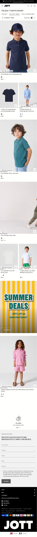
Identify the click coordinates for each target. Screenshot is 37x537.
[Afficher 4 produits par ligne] (34, 18)
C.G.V (3, 510)
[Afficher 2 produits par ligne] (32, 18)
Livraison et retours (10, 510)
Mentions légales (27, 508)
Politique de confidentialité (15, 508)
